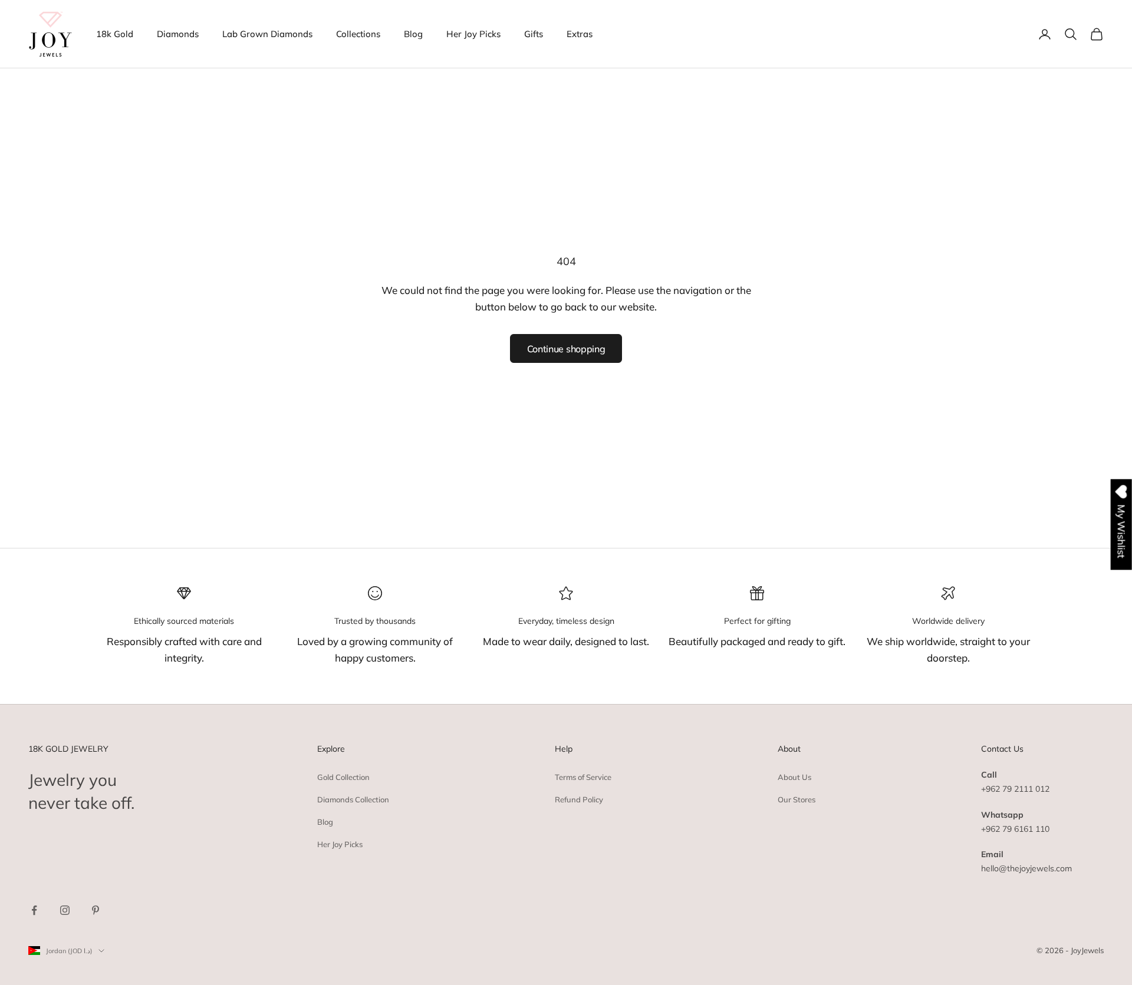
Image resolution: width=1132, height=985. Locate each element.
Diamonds (178, 33)
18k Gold (114, 33)
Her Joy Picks (473, 33)
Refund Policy (579, 799)
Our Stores (796, 799)
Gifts (533, 33)
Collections (358, 33)
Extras (580, 33)
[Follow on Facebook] (34, 910)
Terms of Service (583, 777)
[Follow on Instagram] (65, 910)
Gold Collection (343, 777)
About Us (794, 777)
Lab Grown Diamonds (267, 33)
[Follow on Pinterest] (95, 910)
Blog (413, 33)
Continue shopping (566, 349)
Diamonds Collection (353, 799)
